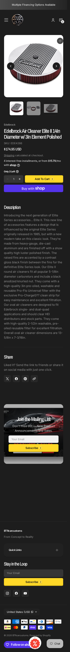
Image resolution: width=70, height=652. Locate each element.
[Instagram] (7, 593)
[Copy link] (34, 375)
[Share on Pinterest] (25, 375)
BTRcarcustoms (20, 635)
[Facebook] (16, 593)
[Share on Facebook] (16, 375)
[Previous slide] (10, 64)
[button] (6, 20)
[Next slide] (56, 64)
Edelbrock (9, 121)
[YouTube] (25, 593)
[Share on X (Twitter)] (7, 375)
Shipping (9, 152)
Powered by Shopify (40, 635)
